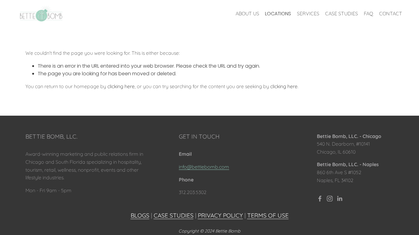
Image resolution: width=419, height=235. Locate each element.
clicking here (121, 86)
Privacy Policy (220, 215)
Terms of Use (268, 215)
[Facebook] (320, 199)
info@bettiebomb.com (204, 167)
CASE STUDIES (341, 13)
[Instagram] (330, 199)
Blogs (140, 215)
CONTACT (390, 13)
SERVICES (308, 13)
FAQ (368, 13)
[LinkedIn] (339, 199)
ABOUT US (247, 13)
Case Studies (174, 215)
